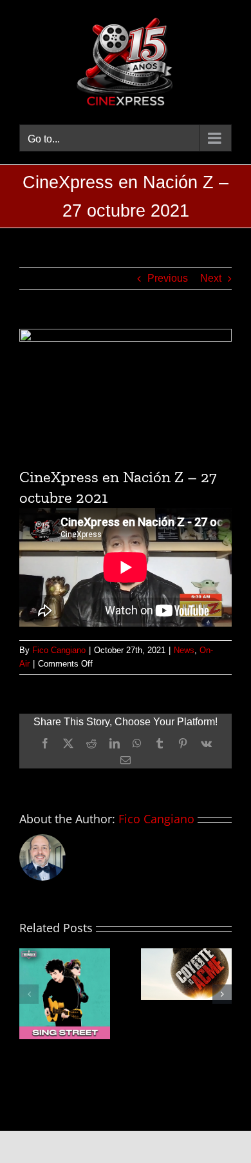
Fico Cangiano (59, 650)
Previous (167, 278)
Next (210, 278)
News (184, 650)
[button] (29, 994)
